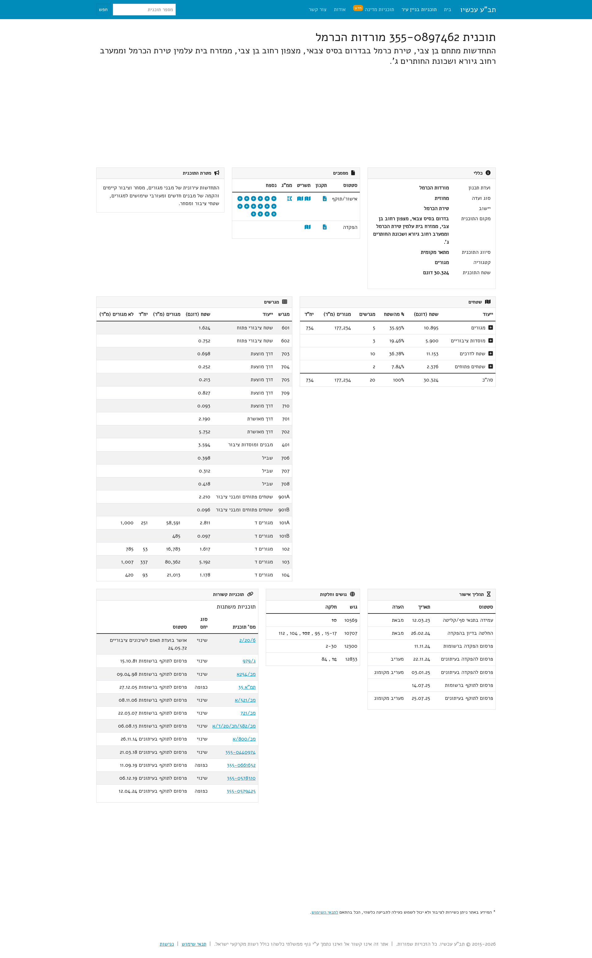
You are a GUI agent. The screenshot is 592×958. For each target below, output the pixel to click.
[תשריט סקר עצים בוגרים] (260, 206)
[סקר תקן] (253, 214)
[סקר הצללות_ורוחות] (260, 214)
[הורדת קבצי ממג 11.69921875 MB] (289, 198)
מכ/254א (246, 674)
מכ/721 (248, 712)
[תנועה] (267, 198)
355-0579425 (241, 791)
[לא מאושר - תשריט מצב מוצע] (307, 227)
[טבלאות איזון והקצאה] (274, 198)
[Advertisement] (311, 117)
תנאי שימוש (194, 944)
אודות (340, 9)
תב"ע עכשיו (478, 9)
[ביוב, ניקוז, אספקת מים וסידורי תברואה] (274, 214)
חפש (103, 9)
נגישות (167, 944)
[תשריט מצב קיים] (300, 198)
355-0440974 (240, 752)
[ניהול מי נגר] (240, 206)
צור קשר (318, 9)
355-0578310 (241, 778)
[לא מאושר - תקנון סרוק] (325, 227)
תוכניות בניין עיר (419, 9)
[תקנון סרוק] (325, 198)
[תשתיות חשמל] (246, 206)
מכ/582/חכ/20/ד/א (234, 725)
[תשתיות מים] (260, 198)
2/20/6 (247, 640)
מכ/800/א (244, 738)
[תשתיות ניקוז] (240, 198)
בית (447, 9)
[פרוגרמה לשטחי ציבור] (246, 198)
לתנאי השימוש (324, 912)
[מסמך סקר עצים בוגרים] (253, 206)
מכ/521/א (245, 700)
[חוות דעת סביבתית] (274, 206)
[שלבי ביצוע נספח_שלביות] (267, 214)
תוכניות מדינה (374, 9)
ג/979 (249, 660)
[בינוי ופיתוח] (253, 198)
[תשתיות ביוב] (267, 206)
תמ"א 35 (247, 687)
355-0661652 (241, 765)
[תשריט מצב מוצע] (307, 198)
